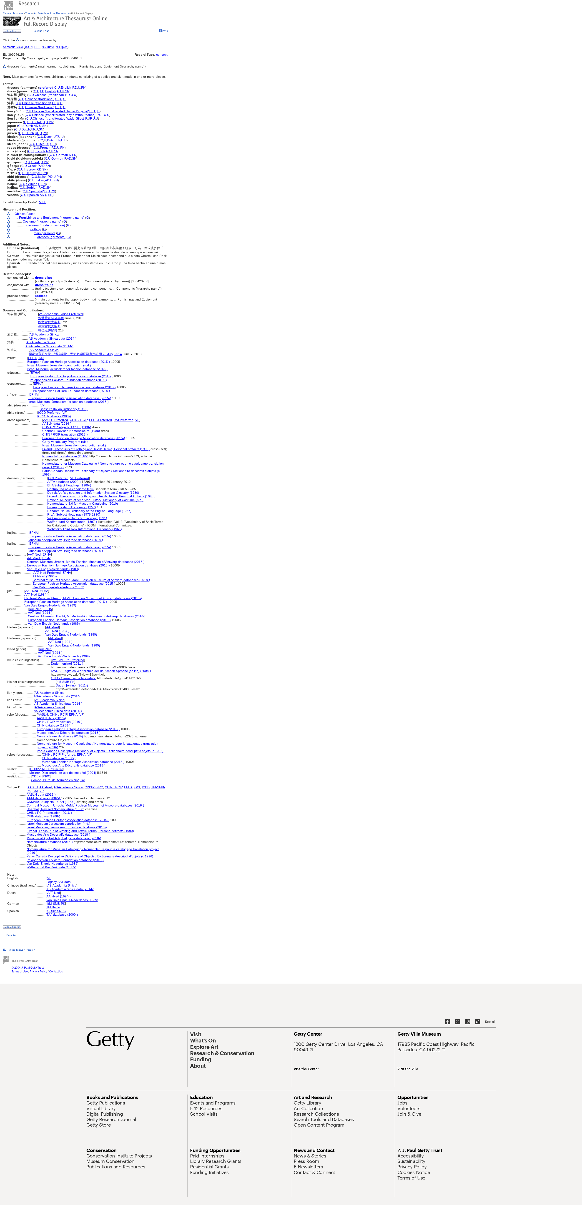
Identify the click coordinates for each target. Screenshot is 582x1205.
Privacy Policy (38, 971)
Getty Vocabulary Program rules (65, 441)
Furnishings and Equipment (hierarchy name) (51, 217)
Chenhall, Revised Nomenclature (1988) (71, 431)
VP (42, 405)
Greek (35, 162)
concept (162, 54)
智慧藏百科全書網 (51, 318)
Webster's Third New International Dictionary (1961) (84, 529)
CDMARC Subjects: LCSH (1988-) (66, 427)
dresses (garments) (51, 237)
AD (59, 91)
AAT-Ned (34, 554)
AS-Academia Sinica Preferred (61, 314)
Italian (39, 180)
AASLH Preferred (55, 420)
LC (42, 91)
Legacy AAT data (58, 882)
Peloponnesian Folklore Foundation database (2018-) (68, 380)
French (40, 151)
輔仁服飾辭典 (47, 330)
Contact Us (56, 971)
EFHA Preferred (100, 420)
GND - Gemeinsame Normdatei (73, 678)
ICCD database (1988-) (54, 416)
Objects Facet (25, 213)
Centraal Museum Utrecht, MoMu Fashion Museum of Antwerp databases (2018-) (86, 562)
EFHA (32, 358)
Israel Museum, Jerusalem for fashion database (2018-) (67, 369)
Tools (29, 13)
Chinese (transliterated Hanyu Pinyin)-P (60, 111)
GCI (137, 787)
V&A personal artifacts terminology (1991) (77, 518)
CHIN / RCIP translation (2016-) (65, 434)
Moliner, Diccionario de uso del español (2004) (62, 772)
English (50, 91)
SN (67, 91)
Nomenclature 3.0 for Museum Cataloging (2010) (82, 503)
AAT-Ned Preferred (47, 572)
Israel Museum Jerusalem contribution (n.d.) (59, 365)
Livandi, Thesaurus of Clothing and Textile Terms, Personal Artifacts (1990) (96, 449)
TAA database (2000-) (62, 914)
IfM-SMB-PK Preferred (68, 660)
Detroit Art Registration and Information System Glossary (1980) (93, 492)
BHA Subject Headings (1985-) (69, 485)
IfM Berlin (53, 907)
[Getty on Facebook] (447, 1022)
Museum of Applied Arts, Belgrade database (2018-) (65, 540)
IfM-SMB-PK (65, 682)
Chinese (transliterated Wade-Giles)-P (60, 118)
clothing (35, 229)
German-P (58, 158)
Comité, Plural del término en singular (58, 780)
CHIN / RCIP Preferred (59, 754)
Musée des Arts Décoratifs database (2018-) (68, 732)
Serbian (31, 184)
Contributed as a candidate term (70, 489)
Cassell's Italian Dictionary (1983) (64, 409)
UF (57, 99)
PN (83, 87)
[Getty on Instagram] (467, 1022)
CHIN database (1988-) (53, 725)
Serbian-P (33, 187)
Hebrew (30, 173)
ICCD (146, 787)
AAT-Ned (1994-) (39, 558)
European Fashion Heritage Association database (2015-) (68, 361)
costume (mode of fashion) (45, 225)
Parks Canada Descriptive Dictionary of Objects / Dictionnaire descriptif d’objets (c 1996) (100, 751)
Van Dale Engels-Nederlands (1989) (53, 569)
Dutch (29, 126)
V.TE (42, 202)
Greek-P (33, 166)
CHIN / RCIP (78, 420)
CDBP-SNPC (41, 776)
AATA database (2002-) (64, 482)
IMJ (41, 358)
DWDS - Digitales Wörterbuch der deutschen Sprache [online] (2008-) (101, 671)
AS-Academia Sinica (44, 334)
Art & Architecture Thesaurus (51, 13)
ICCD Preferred (49, 412)
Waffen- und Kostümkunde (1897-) (72, 522)
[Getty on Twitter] (457, 1022)
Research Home (13, 13)
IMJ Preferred (123, 420)
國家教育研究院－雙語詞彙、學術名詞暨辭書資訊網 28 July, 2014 (75, 354)
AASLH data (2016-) (56, 423)
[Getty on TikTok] (477, 1022)
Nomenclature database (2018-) (65, 456)
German (62, 155)
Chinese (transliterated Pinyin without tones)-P (65, 115)
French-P (46, 147)
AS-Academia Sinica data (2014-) (53, 338)
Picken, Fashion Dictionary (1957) (71, 507)
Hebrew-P (31, 169)
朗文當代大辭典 (49, 322)
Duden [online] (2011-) (67, 663)
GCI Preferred (58, 478)
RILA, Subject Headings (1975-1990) (73, 514)
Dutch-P (36, 122)
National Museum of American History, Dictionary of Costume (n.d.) (95, 500)
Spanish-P (36, 191)
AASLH (43, 714)
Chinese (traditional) (39, 99)
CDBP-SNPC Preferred (46, 769)
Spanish (33, 195)
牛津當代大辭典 (49, 326)
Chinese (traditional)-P (51, 95)
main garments (44, 233)
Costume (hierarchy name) (42, 221)
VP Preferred (79, 478)
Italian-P (43, 176)
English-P (67, 87)
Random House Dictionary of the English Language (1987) (89, 511)
